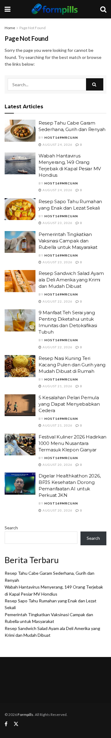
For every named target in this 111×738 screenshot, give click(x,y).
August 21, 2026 (57, 386)
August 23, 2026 (57, 223)
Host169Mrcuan (61, 137)
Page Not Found (32, 27)
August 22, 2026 (57, 301)
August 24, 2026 (57, 144)
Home (10, 27)
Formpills (25, 714)
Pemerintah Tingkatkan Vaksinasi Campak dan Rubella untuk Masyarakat (68, 240)
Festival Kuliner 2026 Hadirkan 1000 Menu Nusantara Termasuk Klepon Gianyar (72, 443)
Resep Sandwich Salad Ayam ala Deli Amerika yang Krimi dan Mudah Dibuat (71, 279)
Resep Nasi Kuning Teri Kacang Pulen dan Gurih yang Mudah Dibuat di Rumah (72, 364)
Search (11, 527)
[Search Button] (94, 84)
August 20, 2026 (57, 464)
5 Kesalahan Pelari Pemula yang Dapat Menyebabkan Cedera (69, 404)
